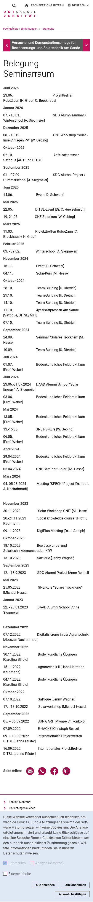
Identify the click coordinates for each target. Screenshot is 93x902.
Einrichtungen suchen (22, 808)
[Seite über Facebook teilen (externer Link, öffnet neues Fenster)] (54, 774)
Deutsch (81, 5)
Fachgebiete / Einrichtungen (20, 28)
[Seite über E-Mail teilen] (30, 774)
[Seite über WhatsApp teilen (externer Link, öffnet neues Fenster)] (42, 774)
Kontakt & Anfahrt (19, 802)
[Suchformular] (14, 5)
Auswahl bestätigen (72, 894)
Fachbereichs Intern (47, 5)
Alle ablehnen (45, 885)
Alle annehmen (75, 885)
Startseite (48, 28)
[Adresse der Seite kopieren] (66, 774)
